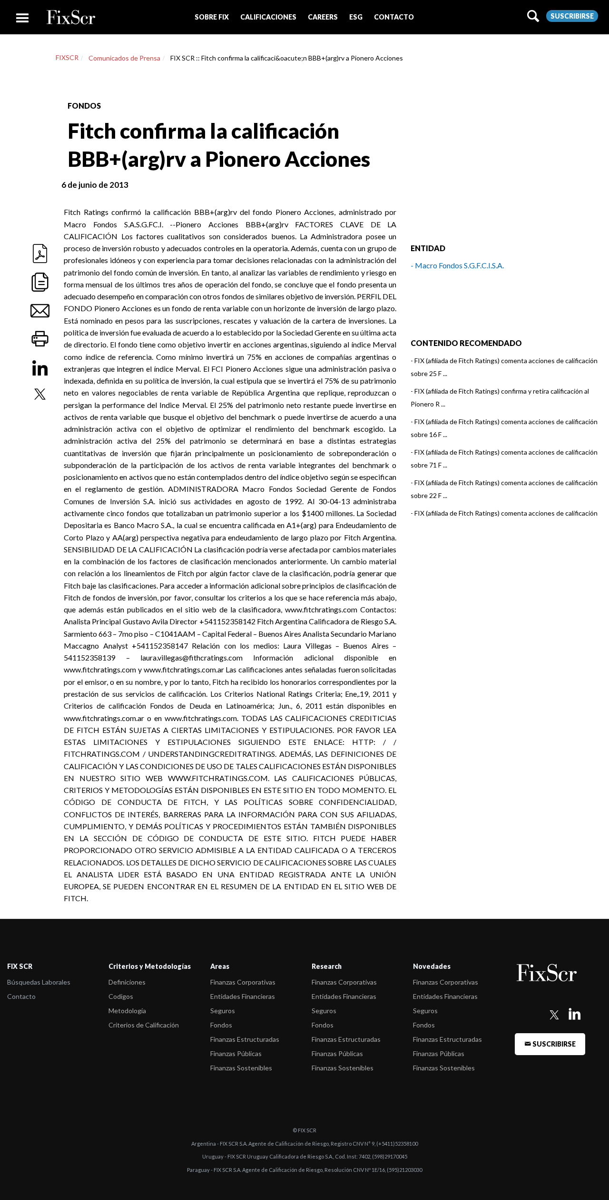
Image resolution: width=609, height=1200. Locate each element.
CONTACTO (394, 17)
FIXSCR (67, 57)
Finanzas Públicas (236, 1053)
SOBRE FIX (212, 17)
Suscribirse (572, 16)
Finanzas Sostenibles (241, 1068)
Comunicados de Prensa (124, 58)
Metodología (127, 1011)
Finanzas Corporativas (242, 982)
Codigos (120, 996)
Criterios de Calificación (143, 1025)
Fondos (221, 1025)
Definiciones (127, 982)
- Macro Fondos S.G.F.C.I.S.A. (457, 265)
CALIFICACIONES (268, 17)
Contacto (21, 996)
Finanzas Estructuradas (244, 1039)
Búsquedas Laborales (38, 982)
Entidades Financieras (242, 996)
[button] (212, 17)
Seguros (222, 1011)
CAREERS (323, 17)
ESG (356, 17)
